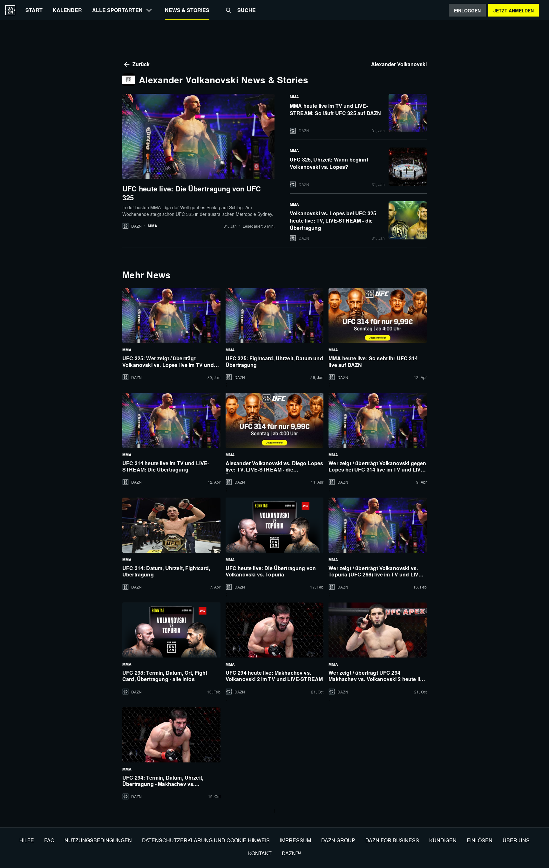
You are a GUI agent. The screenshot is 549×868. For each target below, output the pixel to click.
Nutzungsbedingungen (98, 840)
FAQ (49, 840)
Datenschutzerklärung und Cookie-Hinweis (206, 840)
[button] (228, 10)
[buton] (10, 10)
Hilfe (26, 840)
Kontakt (260, 853)
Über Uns (516, 840)
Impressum (295, 840)
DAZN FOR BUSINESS (392, 840)
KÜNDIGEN (443, 840)
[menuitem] (34, 10)
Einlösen (479, 840)
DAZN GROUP (338, 840)
